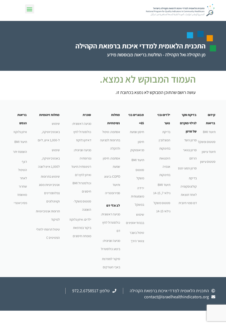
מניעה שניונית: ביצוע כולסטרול (110, 245)
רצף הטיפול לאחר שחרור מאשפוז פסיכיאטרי (20, 182)
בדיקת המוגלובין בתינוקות (164, 140)
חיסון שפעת (137, 132)
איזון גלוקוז (20, 132)
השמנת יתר (20, 152)
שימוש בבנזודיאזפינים (135, 218)
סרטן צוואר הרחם (190, 154)
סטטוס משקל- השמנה (82, 205)
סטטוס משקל (140, 174)
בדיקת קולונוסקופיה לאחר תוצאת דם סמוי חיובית (188, 190)
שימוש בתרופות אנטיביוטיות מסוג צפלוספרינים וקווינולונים (49, 188)
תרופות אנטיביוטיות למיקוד (48, 215)
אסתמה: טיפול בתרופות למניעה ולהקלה (110, 140)
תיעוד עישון (209, 152)
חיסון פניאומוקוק (137, 146)
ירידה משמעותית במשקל (137, 196)
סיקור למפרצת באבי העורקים (111, 263)
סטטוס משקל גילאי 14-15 (162, 207)
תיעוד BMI (209, 132)
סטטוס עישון (208, 161)
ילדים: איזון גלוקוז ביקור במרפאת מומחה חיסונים (80, 227)
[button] (29, 8)
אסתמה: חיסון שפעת (111, 162)
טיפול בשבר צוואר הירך (137, 237)
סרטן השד (190, 140)
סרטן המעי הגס (187, 168)
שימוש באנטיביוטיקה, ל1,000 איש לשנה (49, 158)
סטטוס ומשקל (207, 142)
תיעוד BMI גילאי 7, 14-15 (161, 189)
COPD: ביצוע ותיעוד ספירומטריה (112, 184)
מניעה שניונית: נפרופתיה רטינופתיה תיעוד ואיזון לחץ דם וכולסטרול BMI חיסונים (81, 170)
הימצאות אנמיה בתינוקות (164, 166)
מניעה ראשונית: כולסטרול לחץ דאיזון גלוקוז (81, 131)
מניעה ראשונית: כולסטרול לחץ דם (110, 222)
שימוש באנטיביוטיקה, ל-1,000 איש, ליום (49, 131)
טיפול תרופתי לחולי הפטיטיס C (48, 233)
